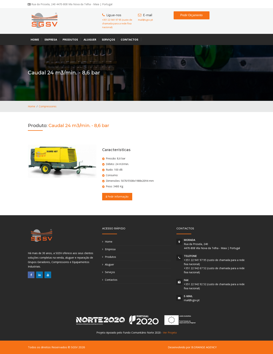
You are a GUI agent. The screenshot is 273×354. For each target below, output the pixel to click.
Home (35, 39)
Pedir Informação (118, 196)
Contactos (129, 39)
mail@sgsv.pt (145, 19)
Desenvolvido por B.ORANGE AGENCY (192, 347)
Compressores (47, 106)
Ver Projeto (170, 332)
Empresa (51, 39)
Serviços (108, 39)
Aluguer (90, 39)
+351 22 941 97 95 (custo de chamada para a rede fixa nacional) (117, 23)
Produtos (70, 39)
